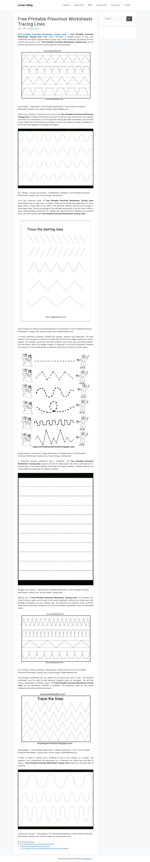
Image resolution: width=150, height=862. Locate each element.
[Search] (129, 18)
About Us (66, 5)
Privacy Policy (102, 5)
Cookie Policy (79, 5)
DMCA (90, 5)
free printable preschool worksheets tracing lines (37, 844)
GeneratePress (86, 859)
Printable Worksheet (27, 842)
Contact (127, 5)
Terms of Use (115, 5)
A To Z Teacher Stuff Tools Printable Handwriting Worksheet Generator (44, 848)
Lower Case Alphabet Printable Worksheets (35, 846)
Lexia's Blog (25, 5)
